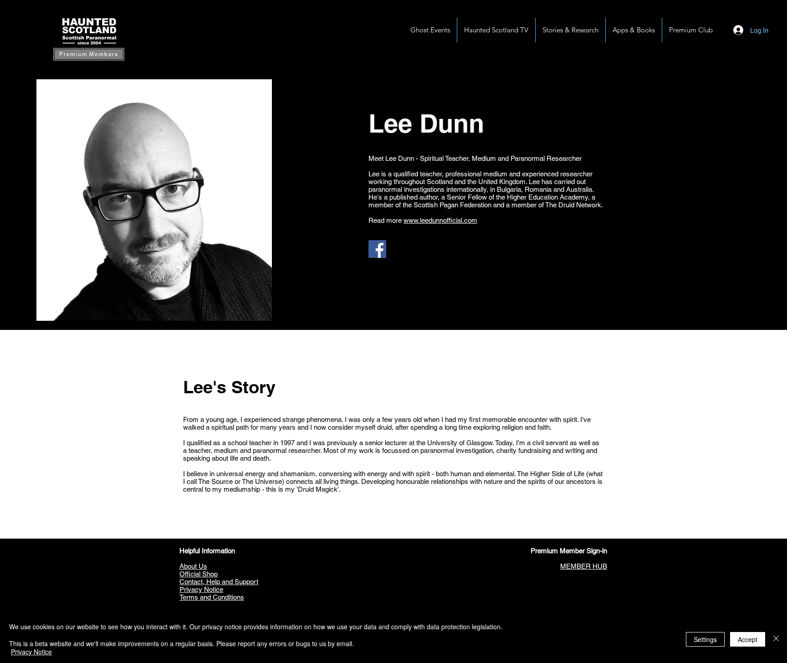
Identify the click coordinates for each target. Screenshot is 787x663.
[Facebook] (377, 249)
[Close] (776, 639)
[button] (634, 30)
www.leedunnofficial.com (440, 220)
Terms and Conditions (211, 597)
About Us (193, 566)
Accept (747, 639)
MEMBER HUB (583, 566)
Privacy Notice (201, 589)
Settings (705, 639)
